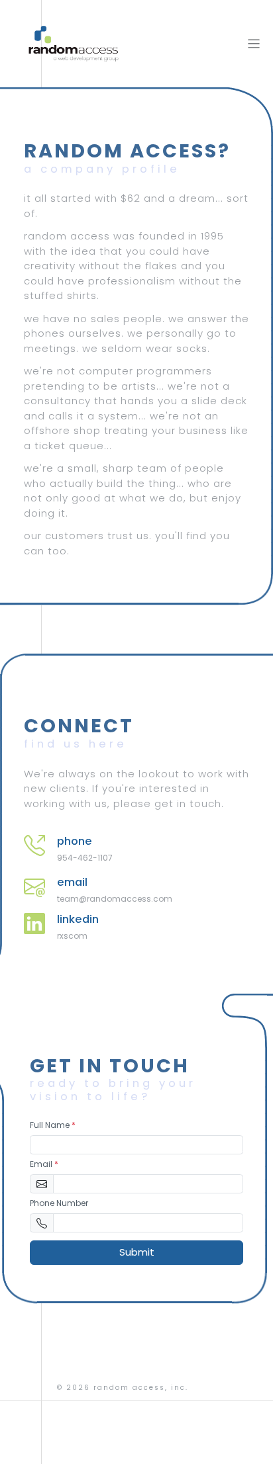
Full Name (53, 1125)
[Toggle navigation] (254, 44)
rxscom (72, 935)
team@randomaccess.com (114, 898)
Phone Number (59, 1203)
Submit (136, 1252)
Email (44, 1164)
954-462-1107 (85, 857)
